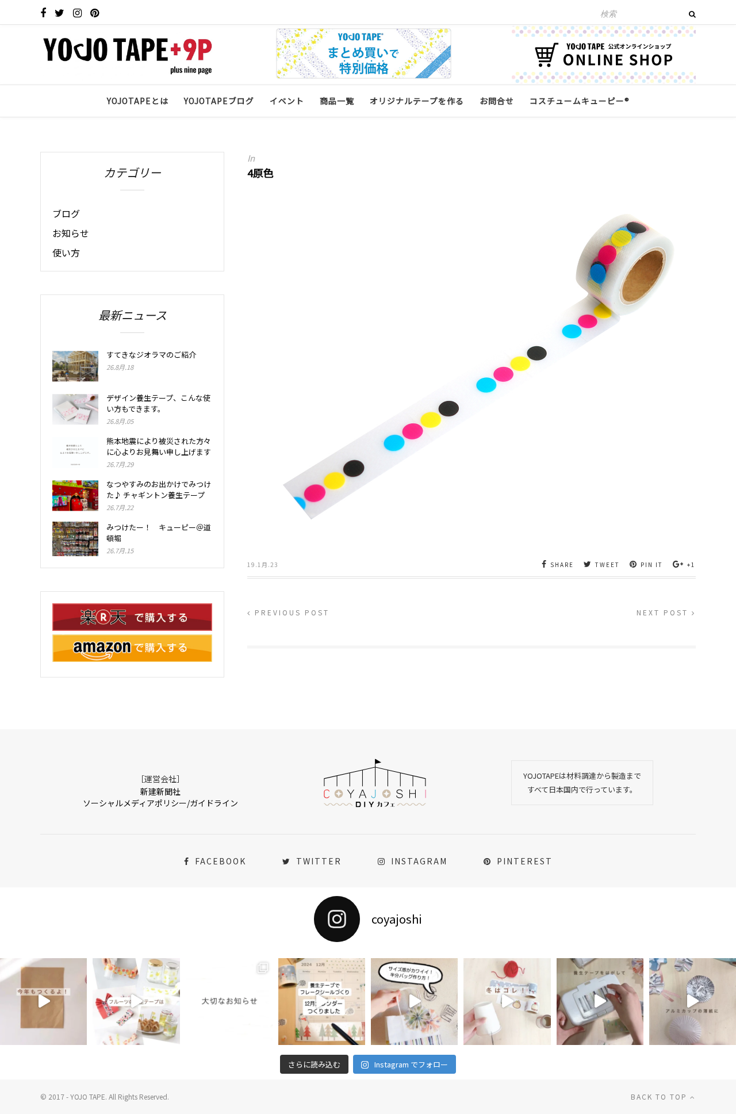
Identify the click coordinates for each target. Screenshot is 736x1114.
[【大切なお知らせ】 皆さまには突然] (229, 1001)
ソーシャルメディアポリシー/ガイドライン (160, 803)
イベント (287, 100)
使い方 (66, 252)
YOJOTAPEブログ (219, 100)
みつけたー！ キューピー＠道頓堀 (158, 532)
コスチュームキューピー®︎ (580, 100)
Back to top (660, 1096)
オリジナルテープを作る (417, 100)
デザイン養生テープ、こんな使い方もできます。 (158, 403)
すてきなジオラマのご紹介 (151, 354)
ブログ (66, 213)
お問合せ (497, 100)
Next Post (664, 612)
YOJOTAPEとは (137, 100)
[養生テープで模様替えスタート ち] (600, 1001)
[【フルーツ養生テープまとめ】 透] (136, 1001)
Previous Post (290, 612)
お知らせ (70, 233)
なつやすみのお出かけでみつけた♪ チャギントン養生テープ (158, 489)
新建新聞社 (160, 791)
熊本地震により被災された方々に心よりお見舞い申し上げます (158, 446)
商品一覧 (337, 100)
